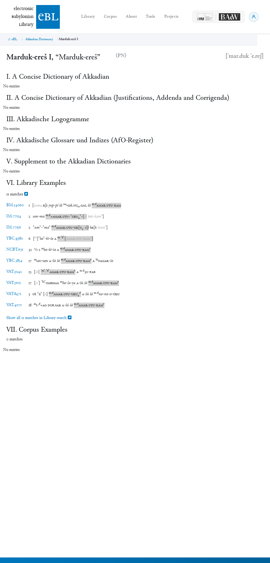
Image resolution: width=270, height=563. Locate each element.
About (131, 17)
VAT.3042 (14, 272)
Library (88, 17)
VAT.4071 (14, 305)
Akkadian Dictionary (39, 39)
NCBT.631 (14, 249)
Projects (171, 17)
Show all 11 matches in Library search (37, 318)
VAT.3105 (13, 283)
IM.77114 (13, 216)
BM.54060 (15, 205)
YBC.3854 (14, 261)
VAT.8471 (13, 294)
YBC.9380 (14, 238)
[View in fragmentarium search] (26, 194)
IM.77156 (13, 227)
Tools (150, 17)
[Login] (253, 17)
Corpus (110, 17)
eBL (14, 39)
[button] (39, 205)
